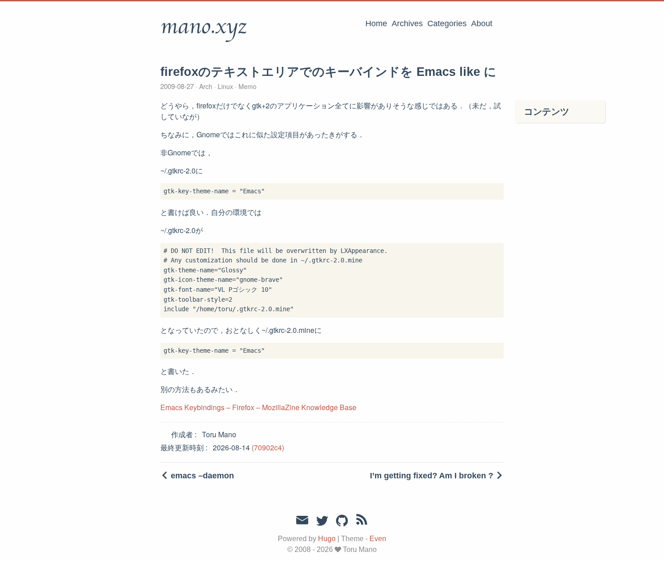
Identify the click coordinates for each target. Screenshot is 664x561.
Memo (247, 86)
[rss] (362, 521)
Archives (407, 23)
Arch (205, 86)
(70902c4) (268, 447)
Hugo (327, 538)
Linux (225, 86)
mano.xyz (203, 26)
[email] (302, 520)
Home (376, 23)
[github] (342, 521)
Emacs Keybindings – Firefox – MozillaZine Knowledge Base (258, 407)
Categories (447, 23)
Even (377, 538)
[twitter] (322, 521)
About (481, 23)
